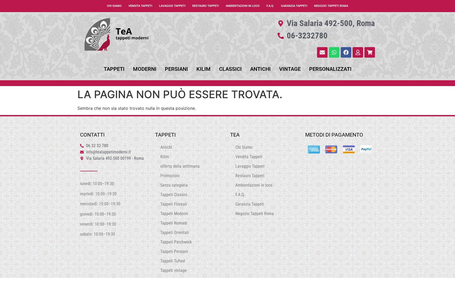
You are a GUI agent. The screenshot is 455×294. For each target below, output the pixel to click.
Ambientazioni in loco (243, 6)
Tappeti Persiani (174, 251)
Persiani (176, 69)
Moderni (144, 69)
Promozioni (170, 175)
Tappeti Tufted (172, 260)
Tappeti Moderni (174, 213)
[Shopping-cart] (369, 52)
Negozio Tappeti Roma (331, 6)
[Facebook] (346, 52)
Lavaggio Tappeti (172, 6)
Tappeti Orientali (174, 232)
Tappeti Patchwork (176, 242)
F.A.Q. (270, 6)
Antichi (260, 69)
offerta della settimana (180, 166)
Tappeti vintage (173, 270)
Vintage (290, 69)
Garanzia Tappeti (294, 6)
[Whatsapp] (334, 52)
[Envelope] (322, 52)
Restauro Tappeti (205, 6)
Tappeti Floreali (173, 204)
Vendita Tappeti (140, 6)
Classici (230, 69)
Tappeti (114, 69)
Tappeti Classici (173, 194)
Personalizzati (330, 69)
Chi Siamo (114, 6)
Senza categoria (174, 185)
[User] (358, 52)
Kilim (203, 69)
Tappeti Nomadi (173, 223)
